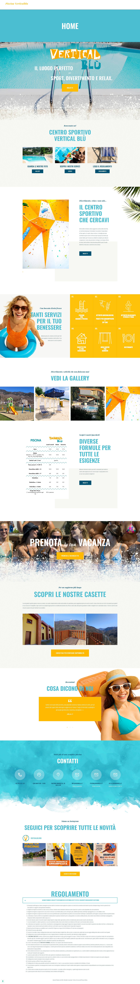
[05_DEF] (105, 342)
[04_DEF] (81, 342)
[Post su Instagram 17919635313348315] (81, 854)
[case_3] (38, 629)
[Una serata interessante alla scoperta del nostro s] (105, 854)
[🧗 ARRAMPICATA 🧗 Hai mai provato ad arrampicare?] (58, 854)
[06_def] (128, 342)
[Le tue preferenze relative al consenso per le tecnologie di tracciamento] (2, 981)
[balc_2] (101, 629)
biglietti (70, 88)
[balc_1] (70, 629)
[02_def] (105, 310)
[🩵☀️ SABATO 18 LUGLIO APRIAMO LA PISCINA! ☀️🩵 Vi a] (34, 854)
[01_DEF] (81, 310)
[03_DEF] (128, 310)
